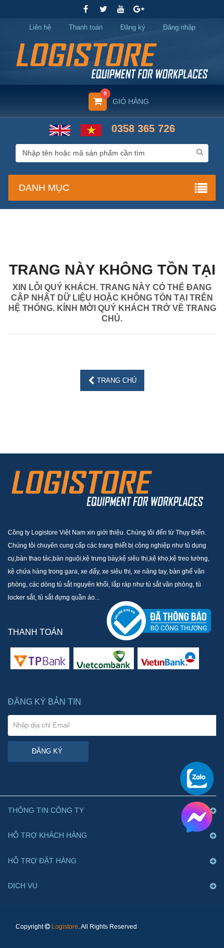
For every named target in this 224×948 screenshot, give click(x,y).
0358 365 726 (143, 128)
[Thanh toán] (104, 657)
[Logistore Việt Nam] (112, 59)
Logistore (65, 926)
